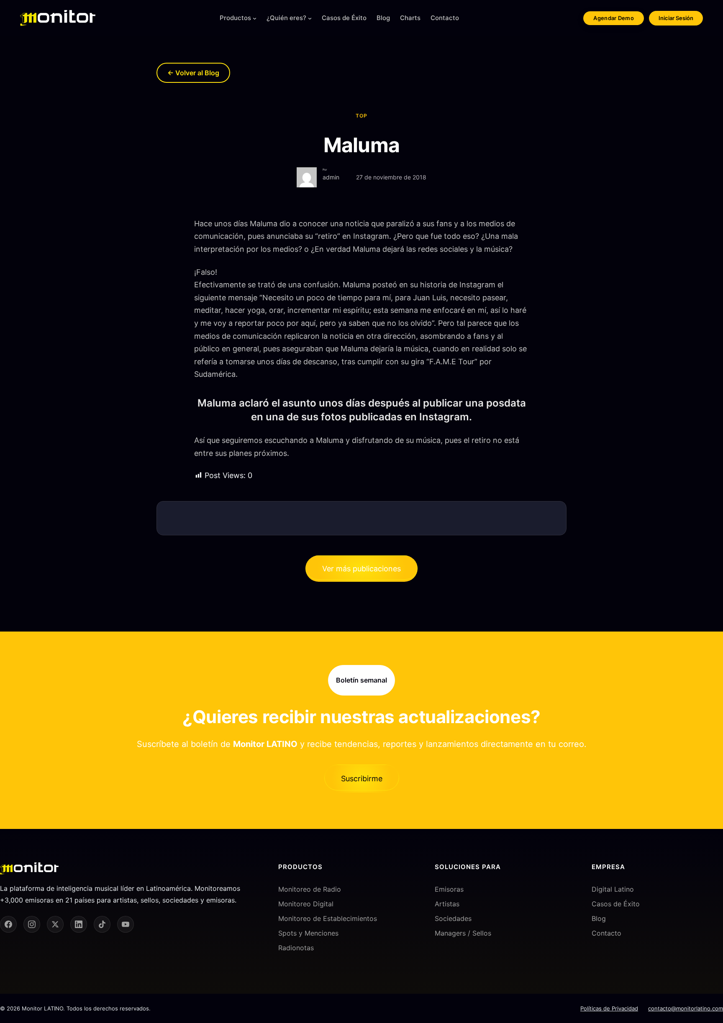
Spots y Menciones (308, 933)
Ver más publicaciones (361, 568)
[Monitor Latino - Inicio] (57, 18)
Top (361, 116)
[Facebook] (8, 924)
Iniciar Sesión (676, 18)
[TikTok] (102, 924)
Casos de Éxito (616, 904)
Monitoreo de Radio (309, 889)
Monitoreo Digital (305, 904)
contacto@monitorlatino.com (685, 1008)
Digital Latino (613, 889)
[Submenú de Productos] (254, 18)
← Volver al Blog (193, 73)
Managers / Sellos (463, 933)
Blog (599, 918)
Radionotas (296, 948)
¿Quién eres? (286, 18)
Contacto (606, 933)
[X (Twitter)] (55, 924)
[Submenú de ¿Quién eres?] (310, 18)
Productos (235, 18)
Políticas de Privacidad (609, 1008)
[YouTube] (125, 924)
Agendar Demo (613, 18)
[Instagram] (31, 924)
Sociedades (453, 918)
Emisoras (449, 889)
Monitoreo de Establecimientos (327, 918)
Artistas (447, 904)
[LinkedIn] (78, 924)
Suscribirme (361, 778)
